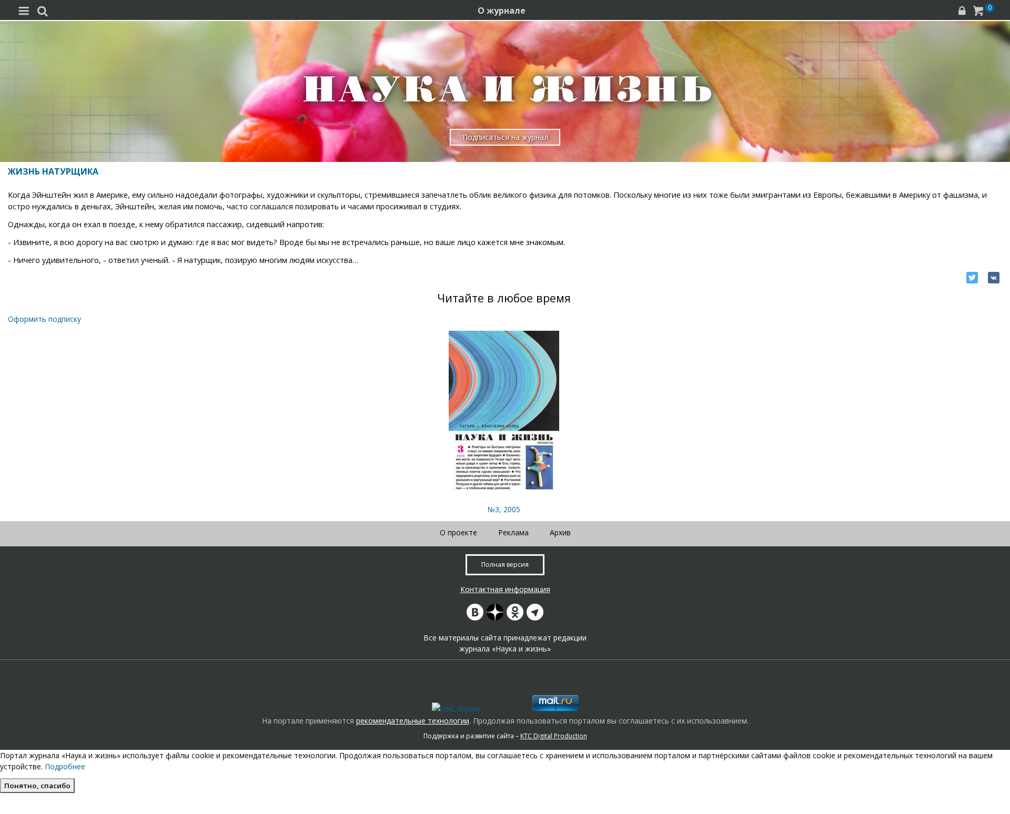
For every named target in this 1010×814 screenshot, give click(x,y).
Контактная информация (505, 589)
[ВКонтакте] (993, 277)
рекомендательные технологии (412, 721)
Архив (560, 532)
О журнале (502, 10)
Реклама (513, 532)
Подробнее (65, 766)
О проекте (458, 532)
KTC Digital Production (553, 735)
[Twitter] (972, 277)
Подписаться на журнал (505, 137)
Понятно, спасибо (37, 785)
